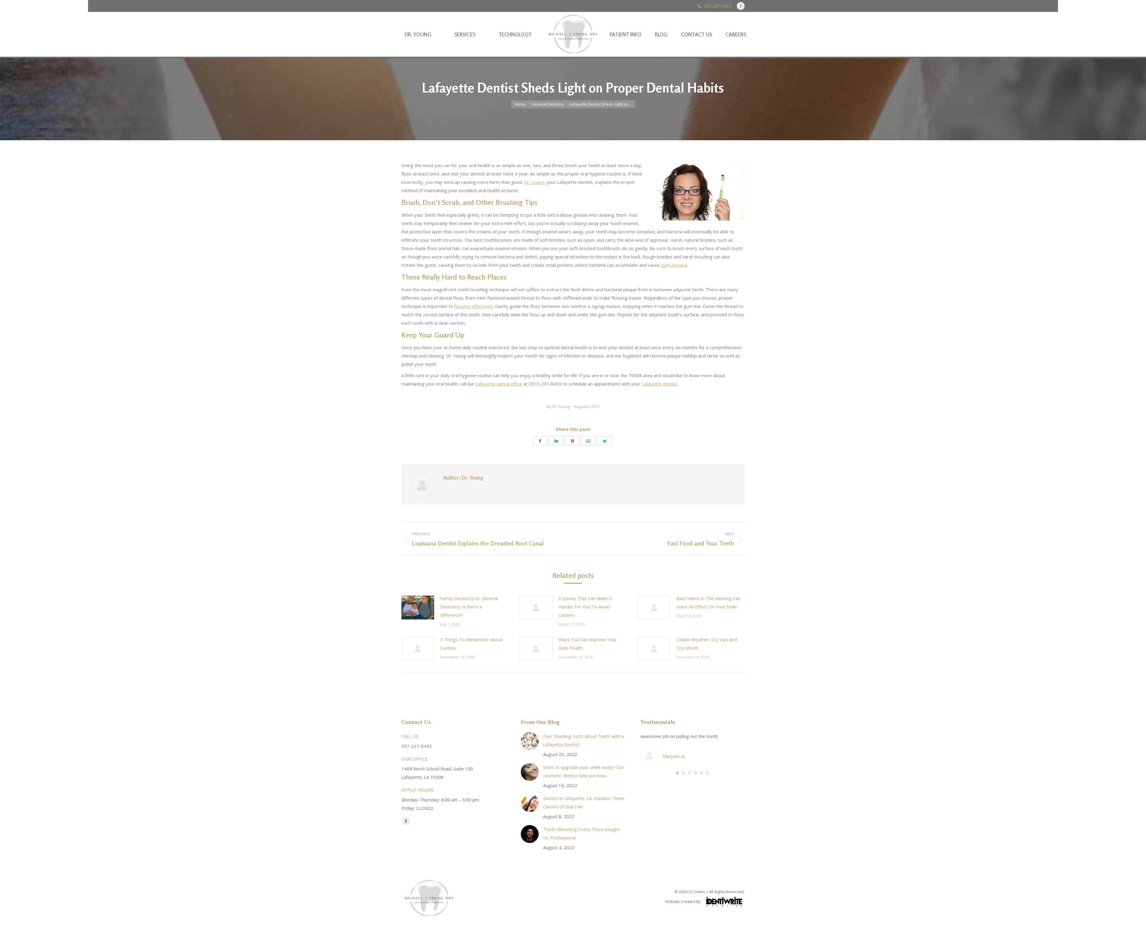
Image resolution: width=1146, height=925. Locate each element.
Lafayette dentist (659, 384)
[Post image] (417, 607)
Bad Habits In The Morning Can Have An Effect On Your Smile (708, 602)
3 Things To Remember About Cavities (471, 643)
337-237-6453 (717, 6)
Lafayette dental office (498, 384)
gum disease (674, 265)
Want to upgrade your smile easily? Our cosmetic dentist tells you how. (583, 771)
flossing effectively (473, 306)
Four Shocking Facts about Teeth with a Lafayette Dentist (583, 740)
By (558, 406)
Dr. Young (534, 182)
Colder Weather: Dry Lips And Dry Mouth (707, 643)
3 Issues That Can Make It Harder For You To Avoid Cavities (585, 606)
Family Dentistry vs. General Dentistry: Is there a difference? (469, 606)
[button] (677, 772)
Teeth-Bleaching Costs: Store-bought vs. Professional (581, 833)
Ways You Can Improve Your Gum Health (587, 643)
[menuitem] (418, 34)
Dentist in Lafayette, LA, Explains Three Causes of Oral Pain (583, 802)
